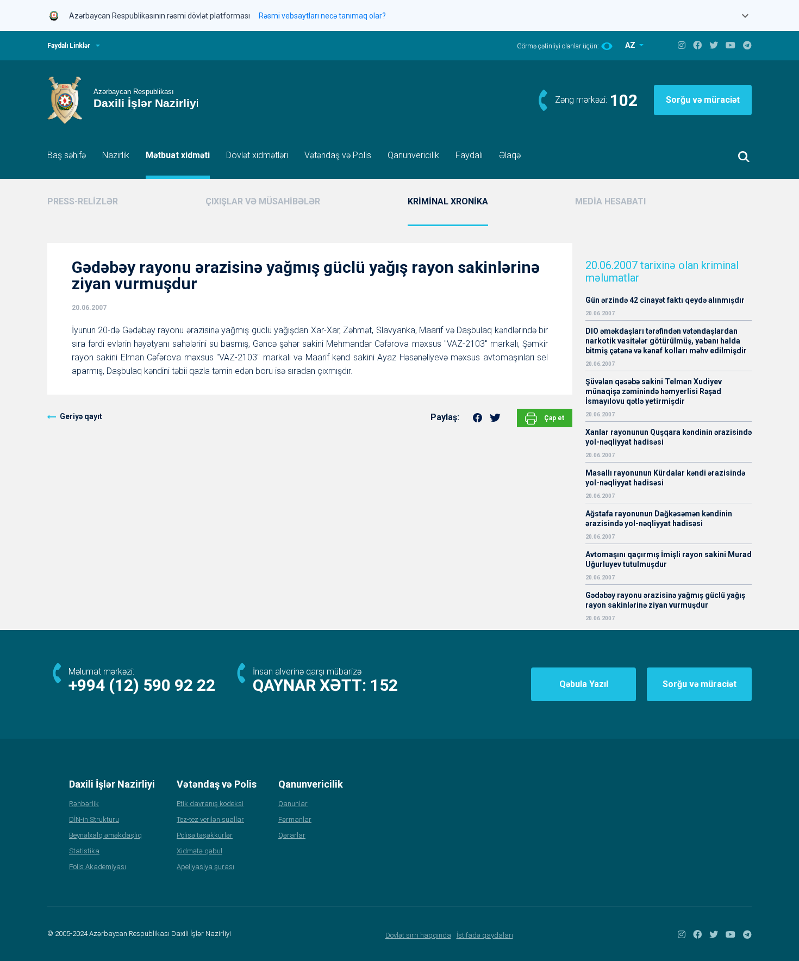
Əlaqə (510, 155)
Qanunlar (293, 804)
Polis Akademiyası (97, 867)
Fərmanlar (294, 819)
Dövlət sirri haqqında (418, 935)
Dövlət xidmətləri (257, 155)
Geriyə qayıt (81, 416)
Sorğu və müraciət (703, 100)
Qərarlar (291, 835)
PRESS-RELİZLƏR (82, 201)
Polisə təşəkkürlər (205, 835)
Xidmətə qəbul (199, 851)
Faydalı (469, 155)
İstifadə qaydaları (485, 935)
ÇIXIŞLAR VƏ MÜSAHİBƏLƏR (262, 201)
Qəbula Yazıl (583, 684)
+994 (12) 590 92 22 (141, 685)
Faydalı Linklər (68, 45)
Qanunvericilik (413, 155)
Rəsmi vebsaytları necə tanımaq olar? (322, 15)
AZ (631, 45)
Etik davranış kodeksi (210, 804)
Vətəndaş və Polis (337, 155)
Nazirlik (115, 155)
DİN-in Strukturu (94, 819)
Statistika (84, 851)
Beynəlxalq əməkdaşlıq (105, 835)
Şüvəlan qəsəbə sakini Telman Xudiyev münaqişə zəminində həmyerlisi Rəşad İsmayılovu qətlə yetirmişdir (653, 391)
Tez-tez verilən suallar (210, 819)
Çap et (553, 418)
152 (384, 685)
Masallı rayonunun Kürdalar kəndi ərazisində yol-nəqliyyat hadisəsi (665, 478)
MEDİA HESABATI (610, 201)
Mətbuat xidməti (178, 155)
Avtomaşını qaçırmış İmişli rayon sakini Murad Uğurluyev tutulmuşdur (668, 559)
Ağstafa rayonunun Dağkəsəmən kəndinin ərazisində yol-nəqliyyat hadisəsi (658, 518)
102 (624, 100)
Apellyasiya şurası (205, 867)
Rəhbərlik (84, 804)
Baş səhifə (66, 155)
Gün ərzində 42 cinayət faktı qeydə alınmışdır (665, 300)
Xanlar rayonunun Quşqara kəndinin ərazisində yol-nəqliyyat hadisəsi (668, 437)
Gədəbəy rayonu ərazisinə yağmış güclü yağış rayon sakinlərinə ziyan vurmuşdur (665, 600)
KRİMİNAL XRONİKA (448, 201)
